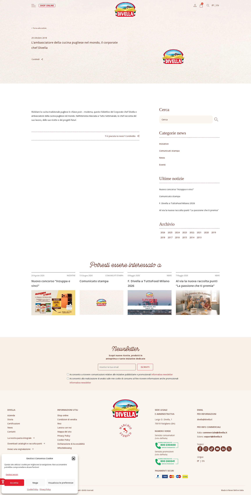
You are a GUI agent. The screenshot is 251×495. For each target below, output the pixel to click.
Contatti (11, 431)
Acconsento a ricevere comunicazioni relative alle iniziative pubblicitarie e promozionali (121, 374)
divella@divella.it (204, 419)
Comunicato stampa (169, 196)
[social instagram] (206, 449)
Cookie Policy (32, 489)
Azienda (11, 415)
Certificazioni (13, 423)
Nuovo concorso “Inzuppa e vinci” (176, 189)
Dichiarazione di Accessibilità (71, 443)
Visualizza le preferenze (60, 482)
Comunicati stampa (169, 150)
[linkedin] (223, 448)
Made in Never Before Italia (232, 490)
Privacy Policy (45, 489)
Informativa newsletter (162, 374)
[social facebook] (200, 449)
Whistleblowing (64, 448)
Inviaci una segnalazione (19, 449)
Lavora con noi (64, 427)
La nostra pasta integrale (19, 438)
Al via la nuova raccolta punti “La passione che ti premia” (189, 210)
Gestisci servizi (12, 474)
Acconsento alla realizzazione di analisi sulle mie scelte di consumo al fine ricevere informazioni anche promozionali (124, 380)
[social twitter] (229, 449)
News (162, 157)
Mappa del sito (64, 431)
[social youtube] (217, 449)
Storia (10, 419)
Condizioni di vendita (67, 419)
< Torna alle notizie (38, 28)
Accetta (14, 482)
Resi (59, 423)
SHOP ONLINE (47, 5)
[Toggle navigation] (33, 5)
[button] (73, 458)
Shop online (62, 415)
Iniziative (164, 143)
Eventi (162, 164)
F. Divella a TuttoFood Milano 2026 (177, 203)
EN (217, 5)
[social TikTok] (211, 448)
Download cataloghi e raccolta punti (24, 443)
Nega (35, 482)
